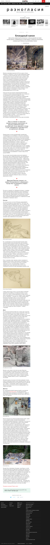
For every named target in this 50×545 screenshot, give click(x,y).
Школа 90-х (27, 536)
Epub (17, 490)
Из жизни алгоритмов (29, 511)
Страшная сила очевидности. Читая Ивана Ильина (14, 26)
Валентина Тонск (13, 391)
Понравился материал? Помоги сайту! (10, 486)
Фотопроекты (3, 504)
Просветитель (28, 516)
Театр (17, 3)
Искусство (5, 3)
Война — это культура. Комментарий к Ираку (40, 25)
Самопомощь (28, 514)
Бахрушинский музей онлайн (30, 539)
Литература (14, 3)
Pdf (12, 490)
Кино (2, 3)
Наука (27, 3)
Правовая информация (21, 543)
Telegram (20, 504)
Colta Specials (31, 3)
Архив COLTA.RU (3, 507)
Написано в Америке (29, 526)
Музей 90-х (27, 535)
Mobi (14, 490)
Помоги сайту (8, 1)
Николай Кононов (26, 43)
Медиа (20, 3)
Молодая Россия (28, 507)
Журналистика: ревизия (29, 504)
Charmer (30, 543)
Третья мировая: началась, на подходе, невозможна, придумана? (31, 26)
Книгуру (27, 538)
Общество (23, 3)
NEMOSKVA (28, 520)
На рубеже (27, 517)
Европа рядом (28, 523)
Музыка (9, 3)
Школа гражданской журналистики (31, 532)
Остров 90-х (28, 533)
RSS (19, 507)
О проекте (2, 1)
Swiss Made (27, 529)
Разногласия (28, 530)
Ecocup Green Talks (29, 513)
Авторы (10, 504)
